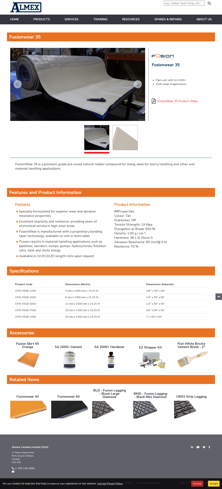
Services (71, 19)
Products (41, 19)
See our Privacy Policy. (110, 483)
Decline (197, 483)
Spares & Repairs (168, 19)
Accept (214, 483)
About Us (204, 19)
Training (100, 19)
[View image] (96, 137)
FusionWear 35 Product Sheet (177, 101)
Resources (131, 19)
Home (14, 19)
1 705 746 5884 (25, 468)
